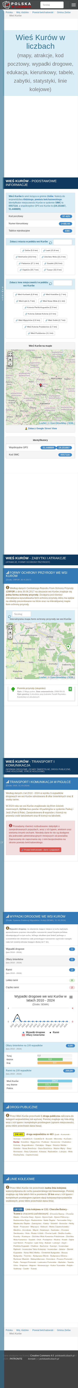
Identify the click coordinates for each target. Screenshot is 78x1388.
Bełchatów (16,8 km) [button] (27, 257)
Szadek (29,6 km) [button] (54, 263)
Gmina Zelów (63, 12)
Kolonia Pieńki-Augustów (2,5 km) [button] (42, 307)
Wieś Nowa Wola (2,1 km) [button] (53, 301)
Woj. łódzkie (22, 12)
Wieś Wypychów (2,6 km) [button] (29, 320)
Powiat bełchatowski (42, 12)
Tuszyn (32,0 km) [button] (54, 270)
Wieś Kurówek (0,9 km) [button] (27, 294)
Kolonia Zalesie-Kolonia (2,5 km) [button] (41, 314)
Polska (9, 12)
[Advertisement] (39, 138)
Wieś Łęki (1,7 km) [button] (26, 301)
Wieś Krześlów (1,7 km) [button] (55, 294)
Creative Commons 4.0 (42, 1355)
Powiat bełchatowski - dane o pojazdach (41, 850)
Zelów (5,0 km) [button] (31, 250)
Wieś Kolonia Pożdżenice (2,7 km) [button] (42, 327)
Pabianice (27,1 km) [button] (30, 263)
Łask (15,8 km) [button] (52, 250)
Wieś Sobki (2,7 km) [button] (56, 320)
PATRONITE (16, 1359)
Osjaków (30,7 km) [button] (30, 270)
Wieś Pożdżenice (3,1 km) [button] (41, 333)
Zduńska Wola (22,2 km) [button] (55, 257)
